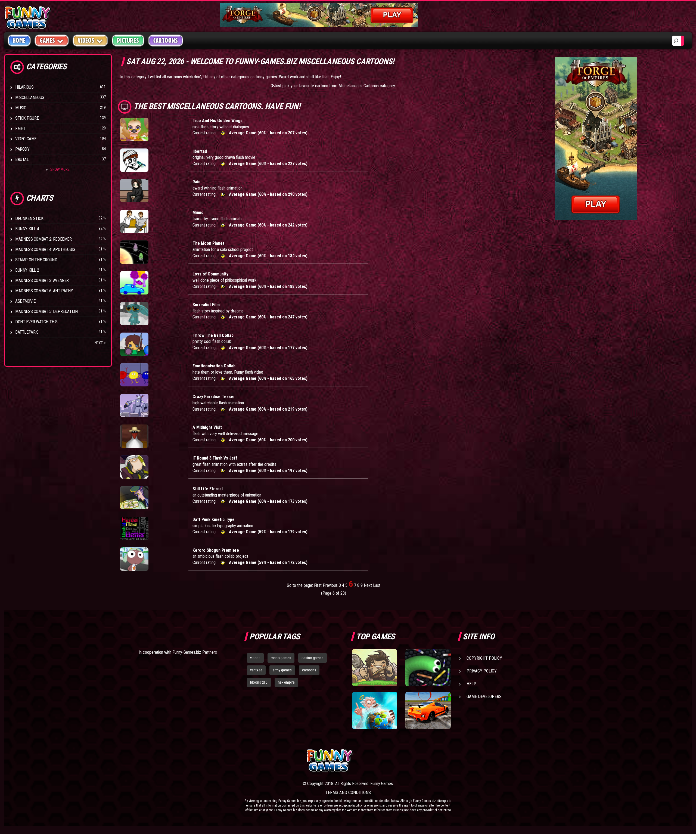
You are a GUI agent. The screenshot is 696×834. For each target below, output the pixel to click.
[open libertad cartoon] (134, 160)
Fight (20, 128)
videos (255, 658)
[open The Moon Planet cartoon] (134, 252)
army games (282, 670)
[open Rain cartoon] (134, 190)
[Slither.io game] (427, 668)
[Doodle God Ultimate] (374, 710)
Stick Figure (27, 118)
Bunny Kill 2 (27, 270)
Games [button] (47, 40)
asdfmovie (25, 301)
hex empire (286, 682)
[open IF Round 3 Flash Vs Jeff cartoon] (134, 467)
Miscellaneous (29, 97)
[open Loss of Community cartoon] (134, 282)
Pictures (128, 40)
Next (99, 343)
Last (376, 585)
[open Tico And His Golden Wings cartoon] (134, 129)
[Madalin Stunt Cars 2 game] (427, 710)
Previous (330, 585)
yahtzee (256, 670)
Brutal (22, 159)
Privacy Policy (482, 671)
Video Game (25, 138)
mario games (281, 658)
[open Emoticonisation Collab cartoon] (134, 374)
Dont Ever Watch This (36, 321)
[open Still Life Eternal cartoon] (134, 497)
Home (19, 40)
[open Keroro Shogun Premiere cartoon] (134, 559)
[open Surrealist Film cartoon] (134, 313)
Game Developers (484, 696)
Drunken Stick (29, 218)
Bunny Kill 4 (27, 228)
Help (471, 683)
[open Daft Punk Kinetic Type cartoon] (134, 528)
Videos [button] (86, 40)
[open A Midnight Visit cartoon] (134, 436)
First (318, 585)
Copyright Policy (484, 658)
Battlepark (26, 332)
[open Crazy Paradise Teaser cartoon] (134, 405)
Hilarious (24, 87)
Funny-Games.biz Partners (194, 652)
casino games (313, 658)
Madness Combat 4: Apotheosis (45, 249)
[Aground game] (374, 668)
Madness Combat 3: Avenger (42, 280)
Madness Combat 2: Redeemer (43, 239)
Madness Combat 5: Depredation (46, 311)
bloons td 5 (259, 682)
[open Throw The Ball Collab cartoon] (134, 344)
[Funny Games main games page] (431, 760)
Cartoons (165, 40)
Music (20, 107)
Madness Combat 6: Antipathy (44, 290)
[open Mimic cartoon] (134, 221)
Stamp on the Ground (36, 259)
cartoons (309, 670)
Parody (22, 149)
